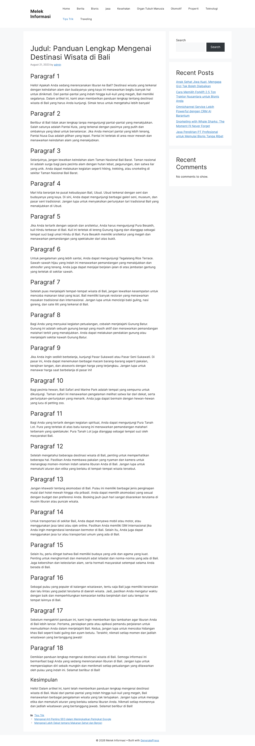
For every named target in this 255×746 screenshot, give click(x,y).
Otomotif (176, 8)
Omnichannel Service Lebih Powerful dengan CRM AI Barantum (195, 111)
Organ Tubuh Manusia (150, 8)
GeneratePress (150, 740)
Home (66, 8)
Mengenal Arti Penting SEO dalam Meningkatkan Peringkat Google (72, 719)
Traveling (86, 19)
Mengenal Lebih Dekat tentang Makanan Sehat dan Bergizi (68, 722)
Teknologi (212, 8)
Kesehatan (123, 8)
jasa (107, 8)
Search (181, 40)
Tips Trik (68, 19)
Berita (80, 8)
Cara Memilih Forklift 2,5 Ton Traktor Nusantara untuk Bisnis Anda (197, 96)
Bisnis (95, 8)
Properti (193, 8)
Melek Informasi (40, 14)
